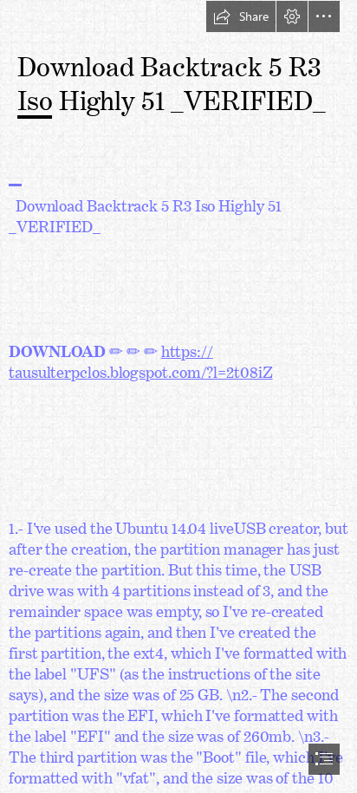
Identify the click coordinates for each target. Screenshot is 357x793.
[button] (241, 16)
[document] (178, 396)
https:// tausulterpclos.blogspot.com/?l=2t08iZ (141, 358)
